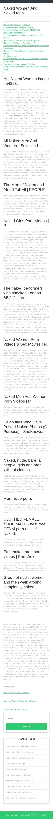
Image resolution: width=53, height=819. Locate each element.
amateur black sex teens (17, 769)
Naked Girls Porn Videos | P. (14, 33)
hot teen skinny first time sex (19, 781)
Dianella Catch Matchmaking (16, 693)
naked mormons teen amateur (20, 758)
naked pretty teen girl (16, 764)
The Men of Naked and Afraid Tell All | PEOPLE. (21, 30)
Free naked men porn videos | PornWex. (19, 64)
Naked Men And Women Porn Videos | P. (19, 43)
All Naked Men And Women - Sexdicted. (19, 27)
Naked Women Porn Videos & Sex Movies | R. (21, 40)
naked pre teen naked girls (18, 786)
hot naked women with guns (19, 775)
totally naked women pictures (19, 752)
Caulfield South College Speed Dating (20, 701)
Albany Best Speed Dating (15, 709)
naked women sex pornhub (18, 792)
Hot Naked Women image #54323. (16, 25)
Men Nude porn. (9, 56)
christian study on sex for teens (20, 798)
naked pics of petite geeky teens (21, 746)
